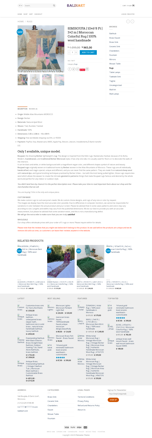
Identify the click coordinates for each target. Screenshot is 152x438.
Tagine (112, 81)
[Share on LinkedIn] (87, 69)
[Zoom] (20, 69)
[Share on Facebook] (70, 69)
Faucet (50, 410)
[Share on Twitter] (74, 69)
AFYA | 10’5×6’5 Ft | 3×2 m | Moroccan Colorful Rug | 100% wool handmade (119, 284)
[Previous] (21, 49)
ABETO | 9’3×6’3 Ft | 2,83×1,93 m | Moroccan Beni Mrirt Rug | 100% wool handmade (90, 284)
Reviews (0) (33, 109)
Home (20, 14)
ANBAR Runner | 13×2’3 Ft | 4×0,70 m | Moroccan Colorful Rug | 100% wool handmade (60, 284)
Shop (25, 14)
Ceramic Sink (114, 46)
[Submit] (54, 5)
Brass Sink (113, 42)
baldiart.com (23, 411)
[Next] (61, 49)
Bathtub (112, 33)
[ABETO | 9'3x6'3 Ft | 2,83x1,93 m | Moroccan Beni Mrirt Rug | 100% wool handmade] (90, 261)
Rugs (29, 21)
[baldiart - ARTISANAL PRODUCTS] (76, 5)
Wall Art (112, 89)
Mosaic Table (115, 63)
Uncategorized (115, 85)
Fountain (113, 55)
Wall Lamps (114, 94)
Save (83, 70)
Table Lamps (114, 72)
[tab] (22, 109)
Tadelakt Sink (115, 76)
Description (22, 109)
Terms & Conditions (86, 397)
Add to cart (88, 52)
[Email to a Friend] (78, 69)
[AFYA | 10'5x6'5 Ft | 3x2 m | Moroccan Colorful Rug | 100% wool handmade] (120, 261)
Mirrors (112, 59)
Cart (31, 14)
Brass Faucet (114, 38)
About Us (81, 410)
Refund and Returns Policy (89, 405)
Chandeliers (114, 51)
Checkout (38, 14)
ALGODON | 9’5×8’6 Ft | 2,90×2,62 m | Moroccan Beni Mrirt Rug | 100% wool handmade (31, 284)
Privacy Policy (83, 401)
